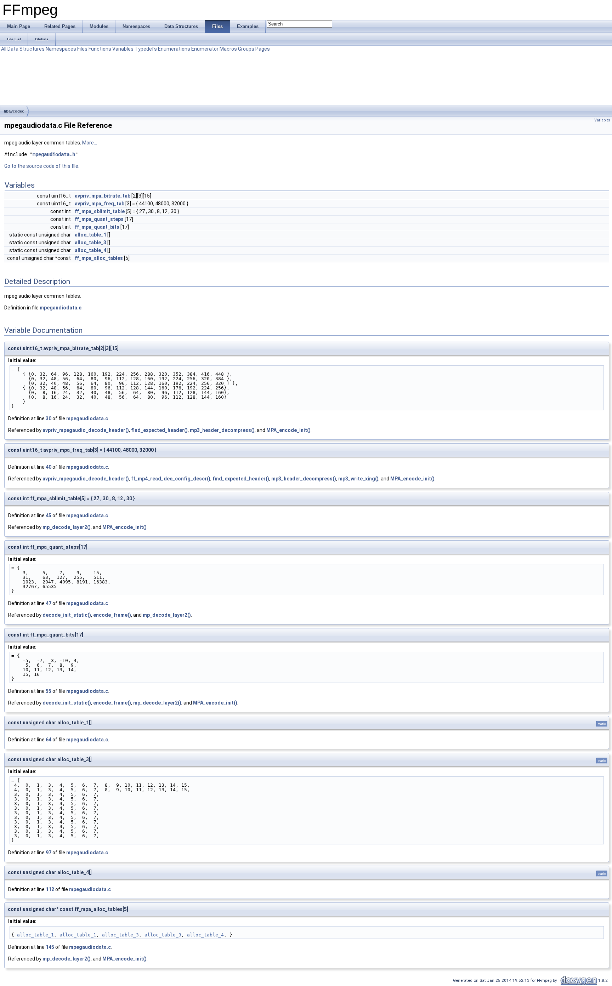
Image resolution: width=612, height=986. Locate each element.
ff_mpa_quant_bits (97, 227)
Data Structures (26, 49)
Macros (228, 49)
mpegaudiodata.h (54, 154)
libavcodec (14, 111)
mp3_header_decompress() (222, 430)
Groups (246, 49)
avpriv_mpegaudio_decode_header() (85, 430)
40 (48, 467)
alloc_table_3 (90, 242)
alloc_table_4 (90, 250)
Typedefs (146, 49)
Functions (100, 49)
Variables (123, 49)
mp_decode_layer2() (66, 527)
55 (48, 691)
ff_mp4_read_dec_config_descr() (170, 478)
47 (48, 603)
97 (48, 852)
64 (48, 739)
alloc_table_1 (90, 235)
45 (48, 515)
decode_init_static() (66, 615)
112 (50, 889)
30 (48, 418)
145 (50, 947)
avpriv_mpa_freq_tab (99, 203)
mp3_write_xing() (358, 478)
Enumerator (205, 49)
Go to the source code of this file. (41, 166)
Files (82, 49)
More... (89, 143)
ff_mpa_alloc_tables (99, 258)
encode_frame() (112, 615)
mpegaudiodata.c (60, 307)
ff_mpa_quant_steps (99, 219)
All (3, 49)
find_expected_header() (159, 430)
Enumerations (174, 49)
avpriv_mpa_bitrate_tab (102, 196)
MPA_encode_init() (288, 430)
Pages (262, 49)
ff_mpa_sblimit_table (100, 211)
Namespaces (61, 49)
